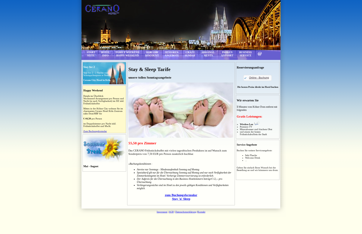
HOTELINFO (105, 54)
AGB (171, 212)
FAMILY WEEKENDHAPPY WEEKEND (127, 54)
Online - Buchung (259, 77)
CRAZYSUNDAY (190, 54)
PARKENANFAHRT (227, 54)
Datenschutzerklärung (186, 212)
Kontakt (201, 212)
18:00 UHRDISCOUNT (152, 54)
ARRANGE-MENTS (208, 54)
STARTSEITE (91, 54)
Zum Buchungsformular (95, 131)
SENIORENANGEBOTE (172, 54)
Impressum (162, 212)
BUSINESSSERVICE (245, 54)
